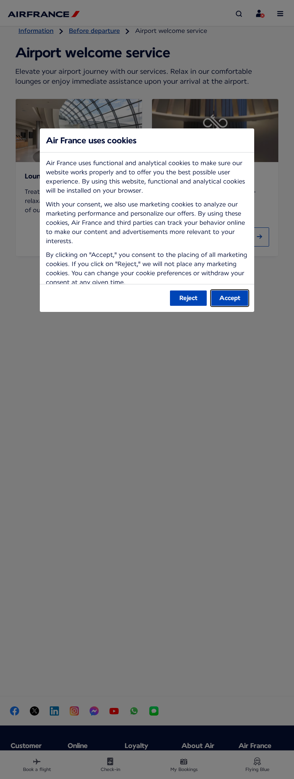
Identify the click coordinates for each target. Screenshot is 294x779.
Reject (189, 298)
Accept (229, 298)
